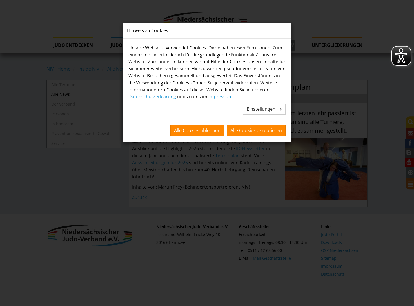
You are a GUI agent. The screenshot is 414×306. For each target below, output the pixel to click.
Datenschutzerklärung (152, 96)
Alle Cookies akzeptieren (256, 130)
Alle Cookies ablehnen (197, 130)
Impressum (220, 96)
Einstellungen (262, 109)
